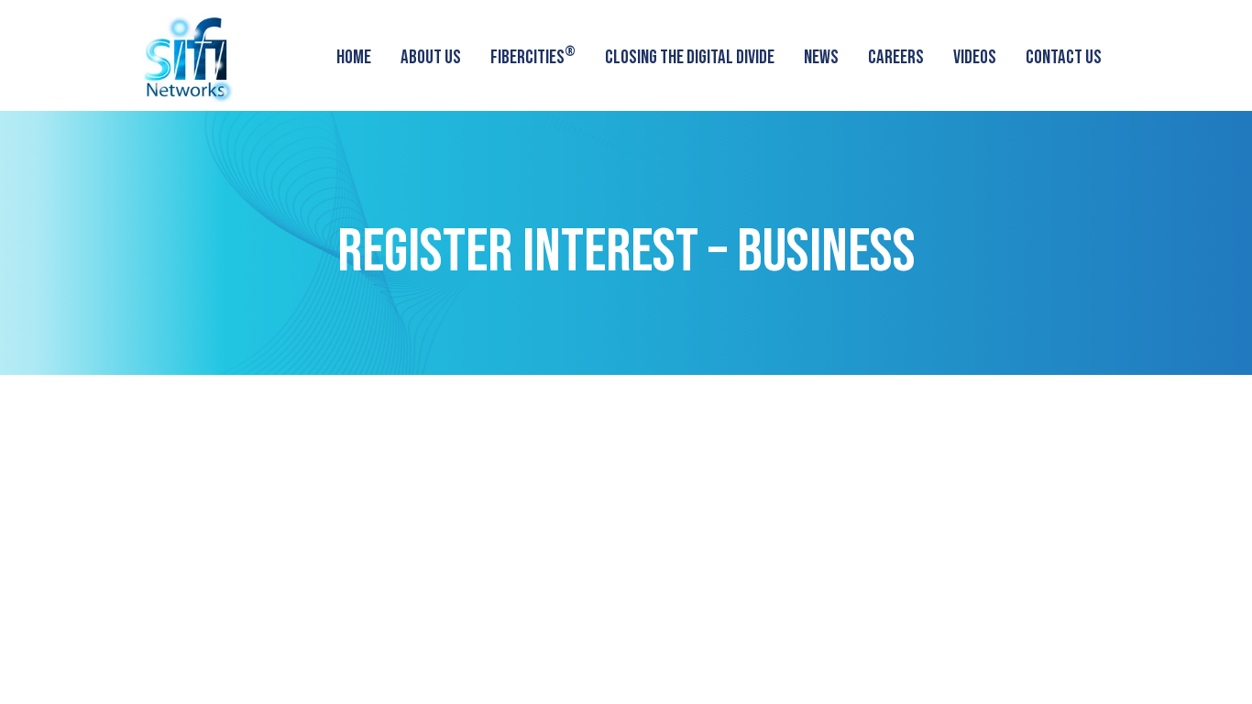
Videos (974, 57)
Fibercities (533, 55)
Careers (896, 57)
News (821, 57)
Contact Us (1064, 57)
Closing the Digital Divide (689, 57)
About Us (431, 57)
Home (353, 57)
